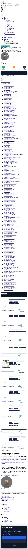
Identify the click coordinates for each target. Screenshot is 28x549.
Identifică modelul (8, 509)
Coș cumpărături (9, 37)
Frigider (8, 22)
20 (14, 450)
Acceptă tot (14, 538)
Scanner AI (6, 508)
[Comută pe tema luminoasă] (5, 7)
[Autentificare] (1, 11)
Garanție (6, 520)
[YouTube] (6, 500)
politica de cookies (6, 534)
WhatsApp (16, 475)
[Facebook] (3, 500)
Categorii (7, 20)
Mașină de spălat (10, 21)
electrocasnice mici (5, 460)
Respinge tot (14, 541)
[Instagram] (5, 500)
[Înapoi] (2, 2)
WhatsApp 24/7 (6, 46)
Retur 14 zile (7, 518)
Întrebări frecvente (8, 521)
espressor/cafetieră (5, 462)
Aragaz (8, 25)
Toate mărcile (7, 511)
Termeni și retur (9, 41)
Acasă (6, 18)
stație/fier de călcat (14, 462)
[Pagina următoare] (15, 450)
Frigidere (17, 459)
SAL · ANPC (18, 47)
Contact (7, 39)
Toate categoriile (7, 507)
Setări (14, 545)
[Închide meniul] (2, 15)
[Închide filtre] (2, 80)
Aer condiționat (10, 28)
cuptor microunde (21, 460)
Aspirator (9, 29)
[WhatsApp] (1, 500)
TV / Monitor (10, 26)
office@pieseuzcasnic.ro (8, 497)
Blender (8, 30)
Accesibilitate (12, 47)
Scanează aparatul (7, 475)
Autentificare (8, 35)
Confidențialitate (4, 47)
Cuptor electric (23, 459)
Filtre (4, 293)
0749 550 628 (5, 496)
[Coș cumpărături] (2, 9)
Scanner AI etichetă (10, 34)
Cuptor (8, 24)
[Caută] (17, 5)
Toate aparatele (10, 32)
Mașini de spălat (10, 459)
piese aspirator (13, 460)
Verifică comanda (8, 522)
